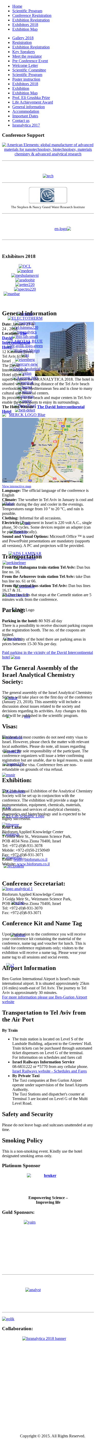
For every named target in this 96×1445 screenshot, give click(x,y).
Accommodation (25, 111)
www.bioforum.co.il (33, 864)
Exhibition (20, 88)
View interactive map (16, 486)
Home (17, 6)
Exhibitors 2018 (25, 24)
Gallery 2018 (23, 38)
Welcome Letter (25, 65)
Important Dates (25, 116)
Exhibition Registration (31, 20)
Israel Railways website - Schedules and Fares (49, 1071)
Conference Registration (31, 15)
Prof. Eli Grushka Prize (31, 97)
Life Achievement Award (32, 102)
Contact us (20, 120)
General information (28, 107)
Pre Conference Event (30, 61)
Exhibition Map (25, 29)
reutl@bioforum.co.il (30, 859)
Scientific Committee (29, 70)
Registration (22, 42)
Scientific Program (27, 11)
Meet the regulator (27, 56)
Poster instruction (26, 79)
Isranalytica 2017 (26, 125)
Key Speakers (23, 51)
